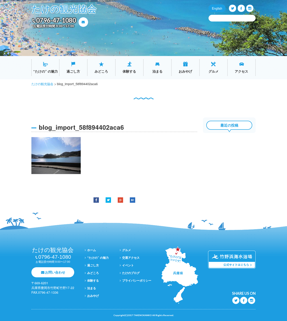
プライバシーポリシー (136, 280)
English (217, 8)
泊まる (157, 71)
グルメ (214, 71)
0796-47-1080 (56, 20)
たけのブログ (131, 273)
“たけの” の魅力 (45, 71)
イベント (128, 265)
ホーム (91, 250)
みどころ (101, 71)
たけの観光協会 (63, 9)
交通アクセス (131, 257)
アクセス (241, 71)
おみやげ (185, 71)
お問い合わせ (55, 272)
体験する (129, 71)
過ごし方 (73, 71)
